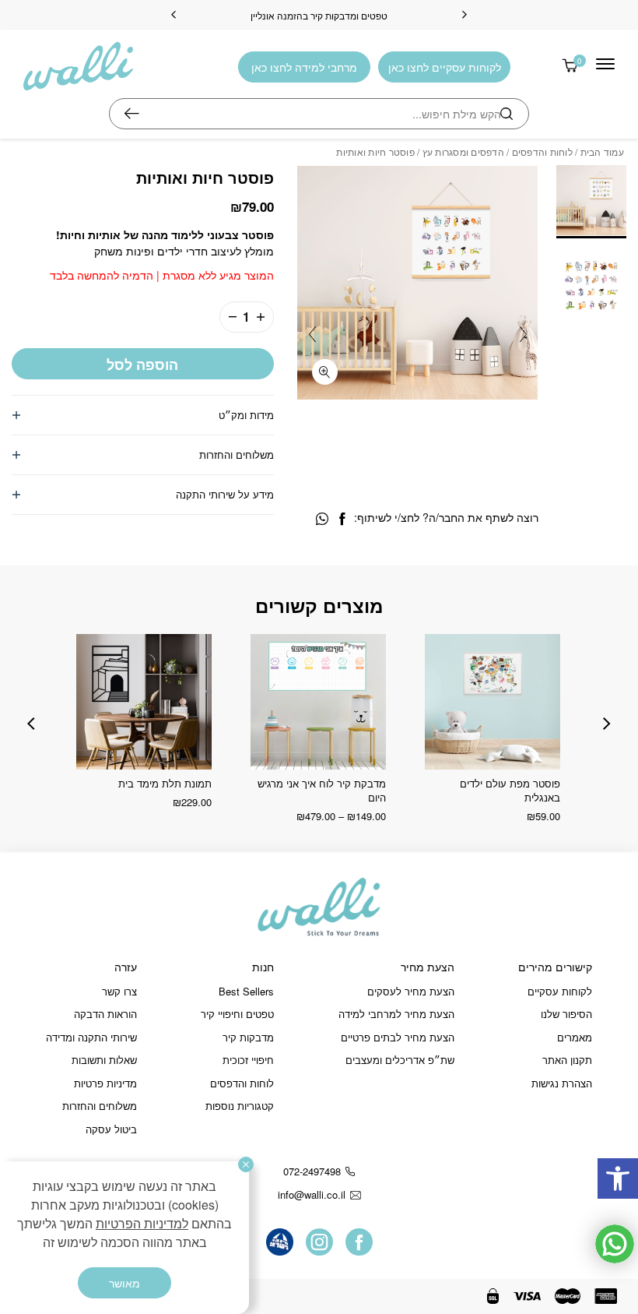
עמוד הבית (602, 151)
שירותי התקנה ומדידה (91, 1037)
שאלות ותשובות (104, 1059)
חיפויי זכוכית (248, 1059)
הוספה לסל (142, 364)
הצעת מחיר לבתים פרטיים (397, 1037)
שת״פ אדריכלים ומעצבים (399, 1059)
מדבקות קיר (248, 1037)
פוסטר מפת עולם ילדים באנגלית (510, 790)
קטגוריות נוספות (239, 1105)
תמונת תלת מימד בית (165, 783)
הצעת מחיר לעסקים (410, 991)
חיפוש (131, 113)
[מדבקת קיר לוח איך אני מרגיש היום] (318, 702)
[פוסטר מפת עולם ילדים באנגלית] (492, 702)
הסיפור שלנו (566, 1013)
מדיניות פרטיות (105, 1083)
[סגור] (246, 1164)
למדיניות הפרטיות (142, 1223)
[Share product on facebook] (342, 519)
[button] (618, 1178)
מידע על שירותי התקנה (225, 494)
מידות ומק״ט (246, 414)
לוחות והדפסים (542, 151)
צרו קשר (119, 991)
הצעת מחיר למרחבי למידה (396, 1013)
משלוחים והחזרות (236, 454)
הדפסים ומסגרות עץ (463, 151)
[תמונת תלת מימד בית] (144, 702)
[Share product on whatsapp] (322, 519)
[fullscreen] (325, 372)
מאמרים (574, 1037)
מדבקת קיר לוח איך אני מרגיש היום (322, 790)
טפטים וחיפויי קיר (237, 1013)
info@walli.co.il (311, 1194)
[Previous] (464, 15)
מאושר (124, 1283)
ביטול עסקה (111, 1129)
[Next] (173, 15)
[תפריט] (605, 64)
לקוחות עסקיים (560, 991)
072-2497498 (312, 1171)
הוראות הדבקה (105, 1013)
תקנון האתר (567, 1059)
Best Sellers (246, 991)
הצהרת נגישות (561, 1083)
